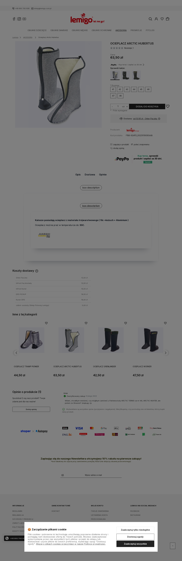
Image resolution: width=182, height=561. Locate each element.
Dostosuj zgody (135, 536)
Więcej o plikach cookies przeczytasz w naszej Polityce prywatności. (71, 544)
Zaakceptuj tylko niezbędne (135, 530)
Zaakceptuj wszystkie (135, 543)
